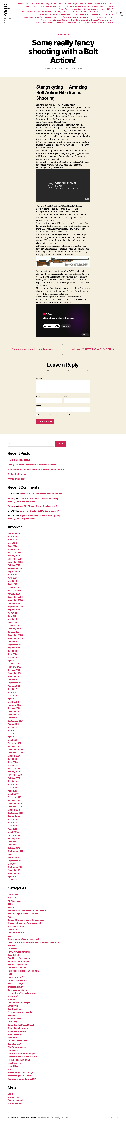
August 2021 (14, 724)
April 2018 (12, 829)
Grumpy (50, 68)
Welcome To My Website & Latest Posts (50, 23)
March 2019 (13, 794)
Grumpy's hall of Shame (18, 961)
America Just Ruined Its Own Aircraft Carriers (41, 494)
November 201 (14, 873)
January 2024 (14, 632)
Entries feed (13, 1097)
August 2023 (14, 648)
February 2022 (14, 705)
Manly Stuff (13, 996)
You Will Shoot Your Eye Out (7, 9)
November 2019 (15, 775)
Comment (40, 378)
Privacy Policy (64, 9)
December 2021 (15, 711)
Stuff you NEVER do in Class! (70, 17)
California (12, 929)
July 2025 (12, 575)
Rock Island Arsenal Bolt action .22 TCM (98, 9)
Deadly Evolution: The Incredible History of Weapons (32, 465)
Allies (10, 904)
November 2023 (15, 638)
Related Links (76, 9)
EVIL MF (11, 945)
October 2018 (14, 810)
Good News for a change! (19, 958)
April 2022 (12, 698)
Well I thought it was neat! (20, 1076)
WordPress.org (15, 1103)
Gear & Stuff (13, 955)
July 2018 (12, 819)
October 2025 (14, 565)
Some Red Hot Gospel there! (21, 1025)
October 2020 (14, 756)
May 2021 (12, 733)
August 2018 (14, 816)
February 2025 (14, 590)
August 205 (13, 857)
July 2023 (12, 651)
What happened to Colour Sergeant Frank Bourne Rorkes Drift (36, 469)
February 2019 (14, 797)
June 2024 (13, 616)
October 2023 (14, 641)
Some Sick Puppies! (17, 1031)
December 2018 (15, 803)
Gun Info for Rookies (17, 968)
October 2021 (14, 718)
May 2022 (12, 695)
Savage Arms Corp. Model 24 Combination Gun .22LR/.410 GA (44, 12)
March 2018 (13, 832)
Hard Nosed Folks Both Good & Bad (24, 971)
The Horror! (13, 1050)
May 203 (12, 864)
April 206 (12, 854)
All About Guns (63, 34)
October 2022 (14, 679)
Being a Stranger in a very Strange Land (26, 920)
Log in (10, 1094)
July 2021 (12, 727)
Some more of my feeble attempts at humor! (96, 14)
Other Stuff (13, 1006)
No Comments (78, 68)
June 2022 (13, 692)
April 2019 (12, 791)
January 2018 (14, 838)
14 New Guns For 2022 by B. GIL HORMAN (45, 4)
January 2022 (14, 708)
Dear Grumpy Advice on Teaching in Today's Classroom (33, 942)
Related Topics (14, 1018)
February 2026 (14, 552)
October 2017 (14, 848)
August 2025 (14, 571)
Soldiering (12, 1022)
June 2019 (12, 784)
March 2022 (13, 702)
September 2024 (15, 606)
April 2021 (12, 737)
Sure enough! (88, 17)
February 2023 (14, 667)
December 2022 (15, 673)
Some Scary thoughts (18, 1028)
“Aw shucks (13, 894)
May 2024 (12, 619)
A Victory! (12, 898)
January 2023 (14, 670)
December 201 (14, 870)
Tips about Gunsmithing (19, 1060)
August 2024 (14, 610)
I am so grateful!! (15, 977)
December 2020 (15, 749)
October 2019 (14, 778)
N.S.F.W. (108, 6)
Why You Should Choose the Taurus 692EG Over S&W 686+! (90, 23)
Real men (12, 1015)
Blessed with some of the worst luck (24, 923)
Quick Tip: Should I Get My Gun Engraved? (37, 506)
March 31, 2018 (63, 68)
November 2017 (15, 845)
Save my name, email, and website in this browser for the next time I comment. (62, 415)
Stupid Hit (12, 1038)
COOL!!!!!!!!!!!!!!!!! (16, 933)
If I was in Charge (15, 983)
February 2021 (14, 743)
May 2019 (12, 787)
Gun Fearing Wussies (17, 964)
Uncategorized (14, 1063)
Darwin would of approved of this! (23, 939)
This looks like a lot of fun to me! (22, 1057)
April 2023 (12, 660)
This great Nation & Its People (21, 1053)
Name (38, 396)
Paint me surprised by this (20, 1012)
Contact (26, 6)
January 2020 (14, 772)
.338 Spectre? (22, 4)
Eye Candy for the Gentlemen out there (53, 6)
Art (9, 917)
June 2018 (12, 822)
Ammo (11, 907)
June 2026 (13, 540)
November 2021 (15, 714)
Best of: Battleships (17, 474)
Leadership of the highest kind (22, 993)
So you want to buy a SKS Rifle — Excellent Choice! (58, 14)
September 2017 (15, 851)
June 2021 (12, 730)
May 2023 (12, 657)
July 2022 (12, 689)
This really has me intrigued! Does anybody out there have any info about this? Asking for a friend (77, 20)
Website (39, 406)
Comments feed (15, 1100)
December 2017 (15, 842)
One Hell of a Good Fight (19, 1003)
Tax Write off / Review (18, 1041)
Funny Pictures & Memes (19, 952)
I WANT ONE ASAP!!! (17, 980)
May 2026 (12, 543)
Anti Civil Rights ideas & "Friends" (23, 914)
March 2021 (13, 740)
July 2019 (12, 781)
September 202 (15, 867)
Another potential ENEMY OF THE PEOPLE (27, 910)
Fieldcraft (12, 949)
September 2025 (15, 568)
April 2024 (12, 622)
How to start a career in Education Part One (86, 6)
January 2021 (14, 746)
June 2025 (13, 578)
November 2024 (15, 600)
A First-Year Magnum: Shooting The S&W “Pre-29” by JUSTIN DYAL (88, 4)
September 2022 (15, 683)
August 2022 (14, 686)
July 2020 (12, 759)
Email (66, 396)
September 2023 (15, 645)
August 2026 (14, 533)
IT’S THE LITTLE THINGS (19, 460)
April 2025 (12, 584)
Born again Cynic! (16, 926)
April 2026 (12, 546)
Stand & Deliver (15, 1034)
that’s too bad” (14, 1044)
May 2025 (12, 581)
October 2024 (14, 603)
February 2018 (14, 835)
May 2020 (12, 765)
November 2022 (15, 676)
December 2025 (15, 559)
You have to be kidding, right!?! (22, 1079)
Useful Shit (13, 1066)
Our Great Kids (14, 1009)
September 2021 (15, 721)
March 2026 (13, 549)
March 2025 (13, 587)
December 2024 (15, 597)
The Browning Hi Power (104, 17)
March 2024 (13, 625)
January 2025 (14, 594)
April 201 (12, 876)
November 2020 (15, 753)
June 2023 (13, 654)
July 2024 (12, 613)
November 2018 (15, 807)
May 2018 (12, 826)
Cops (10, 936)
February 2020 (14, 768)
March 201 (12, 880)
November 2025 (15, 562)
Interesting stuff (15, 987)
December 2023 (15, 635)
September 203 (15, 861)
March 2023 (13, 664)
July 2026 (12, 536)
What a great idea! (16, 479)
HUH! (10, 974)
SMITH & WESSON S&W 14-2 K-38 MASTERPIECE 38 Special (91, 12)
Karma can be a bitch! (17, 990)
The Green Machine (17, 1047)
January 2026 (14, 556)
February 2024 (14, 629)
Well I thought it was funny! (20, 1072)
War (9, 1069)
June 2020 (13, 762)
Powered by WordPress (60, 1118)
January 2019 (14, 800)
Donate (34, 6)
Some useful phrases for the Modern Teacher (41, 17)
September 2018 (15, 813)
